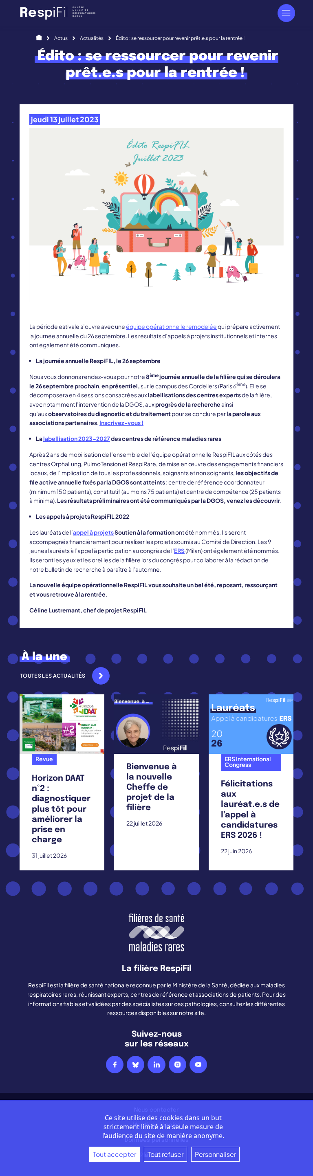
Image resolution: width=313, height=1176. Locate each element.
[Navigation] (286, 13)
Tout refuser (165, 1154)
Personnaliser (215, 1154)
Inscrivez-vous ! (121, 422)
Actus (61, 38)
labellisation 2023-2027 (76, 438)
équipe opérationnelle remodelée (171, 326)
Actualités (92, 38)
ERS (179, 550)
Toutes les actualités (53, 675)
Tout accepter (114, 1154)
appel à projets (93, 532)
